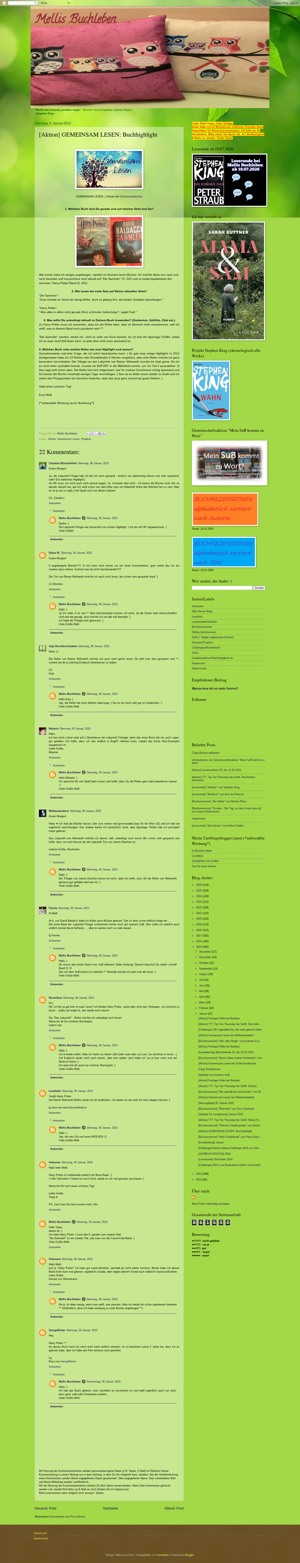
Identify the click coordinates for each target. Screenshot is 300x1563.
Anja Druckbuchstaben (63, 646)
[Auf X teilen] (96, 434)
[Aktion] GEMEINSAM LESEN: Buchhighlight (225, 1131)
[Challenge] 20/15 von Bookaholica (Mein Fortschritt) (229, 1165)
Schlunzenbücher (131, 196)
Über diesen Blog (202, 611)
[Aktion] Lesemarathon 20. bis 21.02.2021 (216, 770)
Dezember (205, 951)
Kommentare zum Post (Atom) (67, 1516)
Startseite (110, 1508)
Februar (204, 1008)
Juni (202, 985)
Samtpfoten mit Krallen (205, 860)
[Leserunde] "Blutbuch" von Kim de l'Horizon (218, 794)
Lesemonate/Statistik (204, 621)
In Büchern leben (202, 850)
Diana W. (54, 552)
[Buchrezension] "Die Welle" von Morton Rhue (219, 801)
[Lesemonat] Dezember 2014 (215, 1159)
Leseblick (197, 855)
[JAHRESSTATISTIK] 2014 (214, 1153)
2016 (199, 941)
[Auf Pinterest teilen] (104, 434)
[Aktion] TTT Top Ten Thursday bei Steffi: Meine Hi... (229, 1119)
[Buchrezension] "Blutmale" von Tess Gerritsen (226, 1108)
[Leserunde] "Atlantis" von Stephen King (215, 787)
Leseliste (197, 616)
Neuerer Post (45, 1508)
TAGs (195, 652)
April (202, 996)
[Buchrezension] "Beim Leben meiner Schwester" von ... (231, 1057)
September (206, 968)
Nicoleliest (55, 997)
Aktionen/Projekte (202, 642)
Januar (203, 1013)
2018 (199, 930)
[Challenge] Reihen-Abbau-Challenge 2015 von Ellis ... (230, 1148)
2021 (199, 913)
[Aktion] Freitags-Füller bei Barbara (219, 1018)
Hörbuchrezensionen (204, 632)
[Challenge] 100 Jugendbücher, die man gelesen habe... (231, 1029)
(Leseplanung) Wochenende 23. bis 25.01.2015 (226, 1052)
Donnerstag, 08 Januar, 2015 (104, 1381)
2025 (199, 890)
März (202, 1002)
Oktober (204, 962)
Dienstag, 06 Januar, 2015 (93, 463)
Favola (53, 908)
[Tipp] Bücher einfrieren (205, 752)
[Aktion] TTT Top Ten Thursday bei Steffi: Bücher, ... (229, 1086)
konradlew (163, 1554)
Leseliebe (55, 1091)
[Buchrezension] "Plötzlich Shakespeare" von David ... (230, 1125)
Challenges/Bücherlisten (206, 647)
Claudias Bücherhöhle (63, 463)
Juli (201, 979)
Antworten (55, 503)
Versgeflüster (57, 1330)
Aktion (52, 439)
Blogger (189, 1554)
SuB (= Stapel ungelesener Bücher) (213, 637)
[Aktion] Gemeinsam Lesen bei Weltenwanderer (226, 1097)
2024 (199, 896)
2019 (199, 924)
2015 (199, 946)
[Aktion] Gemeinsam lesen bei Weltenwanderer (226, 1035)
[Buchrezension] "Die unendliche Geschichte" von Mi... (230, 1091)
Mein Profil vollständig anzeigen (210, 1203)
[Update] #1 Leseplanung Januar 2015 (220, 1114)
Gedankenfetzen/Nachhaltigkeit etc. (213, 658)
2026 (199, 884)
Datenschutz (199, 668)
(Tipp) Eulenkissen (209, 1069)
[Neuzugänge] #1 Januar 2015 (216, 1103)
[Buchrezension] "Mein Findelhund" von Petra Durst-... (230, 1136)
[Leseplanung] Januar (211, 1142)
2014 (199, 1173)
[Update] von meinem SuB (214, 1074)
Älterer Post (174, 1508)
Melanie (54, 728)
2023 (199, 901)
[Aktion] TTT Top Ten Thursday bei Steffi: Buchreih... (229, 1024)
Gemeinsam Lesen (68, 439)
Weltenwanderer (59, 810)
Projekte (86, 439)
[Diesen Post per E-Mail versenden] (88, 434)
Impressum (198, 663)
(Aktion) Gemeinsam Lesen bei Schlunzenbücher (227, 1063)
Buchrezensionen (202, 626)
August (203, 974)
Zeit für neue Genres (204, 866)
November (205, 957)
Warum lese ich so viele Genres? (215, 688)
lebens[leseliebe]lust (75, 1107)
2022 (199, 907)
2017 (199, 935)
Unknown (55, 1162)
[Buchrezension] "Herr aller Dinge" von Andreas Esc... (230, 1041)
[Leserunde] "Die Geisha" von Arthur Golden (218, 825)
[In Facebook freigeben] (100, 434)
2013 (199, 1179)
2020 (199, 918)
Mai (201, 991)
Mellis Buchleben (75, 20)
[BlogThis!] (92, 434)
